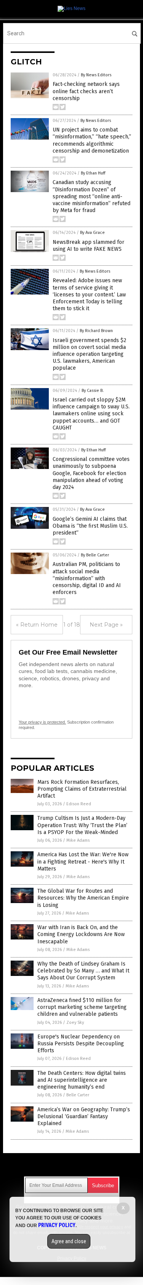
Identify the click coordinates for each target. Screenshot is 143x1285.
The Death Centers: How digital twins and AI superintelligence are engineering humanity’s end (81, 1080)
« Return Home (37, 624)
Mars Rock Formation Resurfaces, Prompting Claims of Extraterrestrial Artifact (82, 789)
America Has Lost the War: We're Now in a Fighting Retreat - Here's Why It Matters (83, 861)
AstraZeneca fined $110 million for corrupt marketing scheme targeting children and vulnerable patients (82, 1007)
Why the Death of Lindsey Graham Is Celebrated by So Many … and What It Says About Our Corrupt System (83, 971)
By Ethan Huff (93, 173)
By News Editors (96, 74)
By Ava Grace (92, 232)
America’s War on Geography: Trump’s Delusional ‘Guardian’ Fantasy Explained (83, 1116)
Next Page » (106, 624)
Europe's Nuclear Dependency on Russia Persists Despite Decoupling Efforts (80, 1043)
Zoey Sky (75, 1022)
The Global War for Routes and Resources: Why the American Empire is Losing (83, 898)
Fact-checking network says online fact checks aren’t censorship (86, 91)
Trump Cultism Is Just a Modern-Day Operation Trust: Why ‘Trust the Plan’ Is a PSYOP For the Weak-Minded (82, 825)
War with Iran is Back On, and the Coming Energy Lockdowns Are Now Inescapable (81, 934)
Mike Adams (78, 840)
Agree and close (68, 1241)
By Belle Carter (95, 555)
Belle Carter (77, 1094)
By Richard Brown (96, 330)
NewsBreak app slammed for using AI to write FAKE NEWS (88, 245)
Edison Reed (78, 803)
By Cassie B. (93, 390)
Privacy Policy (57, 1225)
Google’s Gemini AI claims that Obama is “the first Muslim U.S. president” (90, 526)
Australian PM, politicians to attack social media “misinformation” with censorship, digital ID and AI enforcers (87, 578)
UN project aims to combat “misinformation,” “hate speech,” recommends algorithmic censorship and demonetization (92, 140)
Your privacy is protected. (42, 722)
